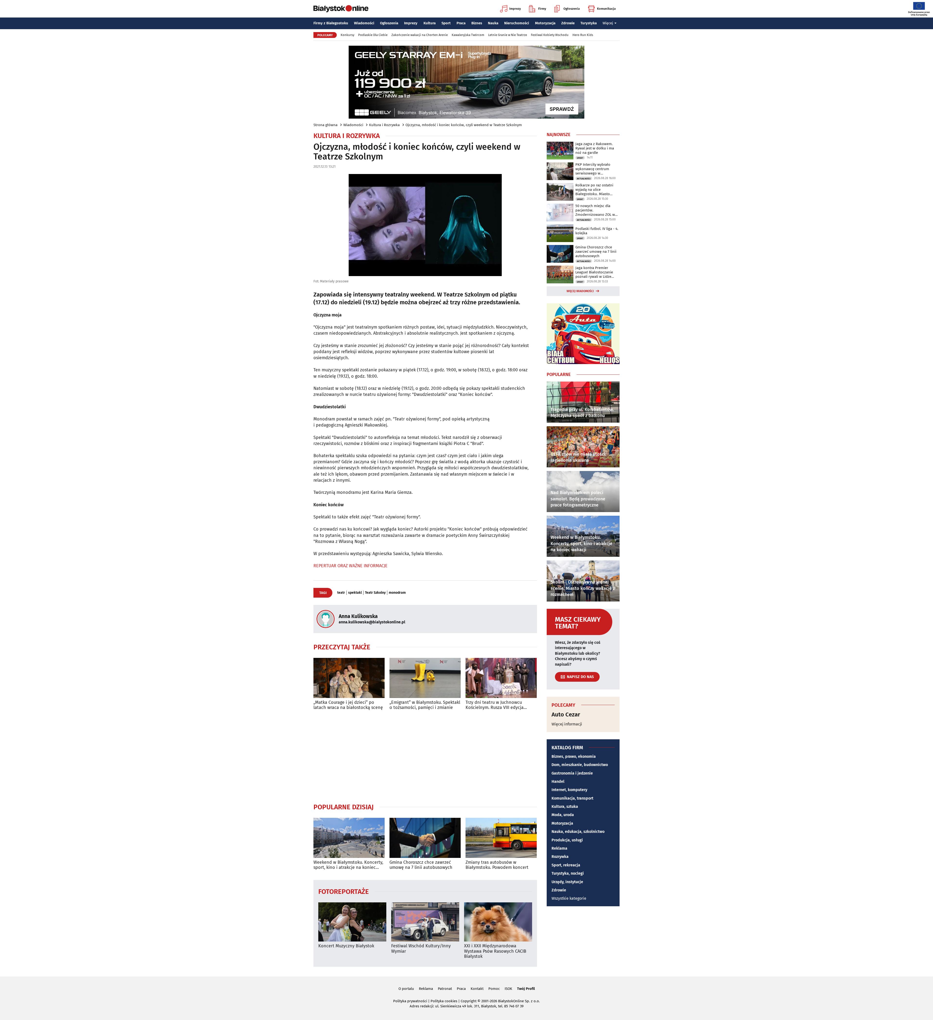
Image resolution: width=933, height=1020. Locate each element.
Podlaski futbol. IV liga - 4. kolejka (596, 231)
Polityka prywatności (410, 1001)
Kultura (429, 23)
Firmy (542, 8)
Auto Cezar (566, 714)
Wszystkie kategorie (569, 898)
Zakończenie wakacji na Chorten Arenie (419, 34)
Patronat (445, 988)
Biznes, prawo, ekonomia (574, 756)
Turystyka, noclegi (568, 873)
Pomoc (494, 988)
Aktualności (584, 178)
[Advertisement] (425, 756)
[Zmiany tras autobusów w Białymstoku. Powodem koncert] (501, 838)
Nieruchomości (516, 23)
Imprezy (515, 8)
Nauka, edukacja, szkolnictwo (578, 831)
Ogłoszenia (571, 8)
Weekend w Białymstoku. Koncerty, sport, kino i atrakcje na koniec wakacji (348, 865)
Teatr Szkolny (375, 592)
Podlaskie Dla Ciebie (373, 34)
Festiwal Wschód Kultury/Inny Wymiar (421, 948)
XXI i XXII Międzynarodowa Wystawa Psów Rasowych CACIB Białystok (495, 951)
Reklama (559, 848)
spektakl (355, 592)
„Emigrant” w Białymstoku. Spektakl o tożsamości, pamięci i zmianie (424, 705)
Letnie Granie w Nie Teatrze (507, 34)
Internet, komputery (569, 789)
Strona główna (325, 125)
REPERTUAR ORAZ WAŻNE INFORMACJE (350, 565)
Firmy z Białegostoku (330, 23)
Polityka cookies (444, 1001)
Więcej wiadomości (580, 291)
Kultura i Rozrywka (384, 125)
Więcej (608, 23)
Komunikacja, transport (572, 798)
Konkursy (347, 34)
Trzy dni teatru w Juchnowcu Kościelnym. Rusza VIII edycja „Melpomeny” (495, 705)
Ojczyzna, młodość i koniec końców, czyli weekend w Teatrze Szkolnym (464, 125)
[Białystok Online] (340, 8)
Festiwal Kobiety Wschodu (550, 34)
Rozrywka (560, 856)
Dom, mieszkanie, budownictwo (580, 764)
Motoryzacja (545, 23)
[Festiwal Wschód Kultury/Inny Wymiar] (425, 922)
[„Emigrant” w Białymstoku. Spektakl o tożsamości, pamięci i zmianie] (425, 678)
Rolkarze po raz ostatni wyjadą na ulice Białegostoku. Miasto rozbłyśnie (594, 189)
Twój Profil (526, 988)
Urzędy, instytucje (567, 882)
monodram (397, 592)
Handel (558, 781)
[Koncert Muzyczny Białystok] (352, 922)
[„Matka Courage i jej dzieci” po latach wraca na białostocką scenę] (349, 678)
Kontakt (477, 988)
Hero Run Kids (582, 34)
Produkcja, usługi (567, 840)
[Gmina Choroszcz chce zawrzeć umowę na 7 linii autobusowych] (425, 838)
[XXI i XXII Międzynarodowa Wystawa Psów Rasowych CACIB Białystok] (498, 922)
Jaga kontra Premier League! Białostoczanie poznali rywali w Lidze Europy (594, 272)
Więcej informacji (567, 724)
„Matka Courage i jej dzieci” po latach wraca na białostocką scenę (348, 705)
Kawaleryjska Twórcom (468, 34)
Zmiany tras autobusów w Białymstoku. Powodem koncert (497, 865)
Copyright (468, 1001)
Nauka (493, 23)
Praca (461, 23)
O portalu (406, 988)
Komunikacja (606, 8)
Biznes (476, 23)
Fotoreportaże (343, 891)
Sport (446, 23)
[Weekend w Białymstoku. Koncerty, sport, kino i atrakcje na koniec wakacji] (349, 838)
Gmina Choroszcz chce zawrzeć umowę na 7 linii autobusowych (420, 865)
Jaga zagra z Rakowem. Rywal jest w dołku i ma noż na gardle (594, 148)
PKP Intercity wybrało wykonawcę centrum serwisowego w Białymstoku (592, 168)
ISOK (508, 988)
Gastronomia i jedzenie (572, 773)
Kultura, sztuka (565, 806)
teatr (341, 592)
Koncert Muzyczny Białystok (346, 946)
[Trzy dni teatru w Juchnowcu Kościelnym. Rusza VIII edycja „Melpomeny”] (501, 678)
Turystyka (588, 23)
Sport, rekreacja (566, 865)
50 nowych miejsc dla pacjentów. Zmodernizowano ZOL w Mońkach (595, 210)
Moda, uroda (563, 814)
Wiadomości (364, 23)
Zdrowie (568, 23)
